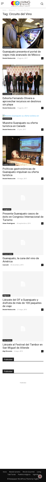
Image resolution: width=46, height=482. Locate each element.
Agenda (35, 474)
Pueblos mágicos (24, 474)
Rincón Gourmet (28, 472)
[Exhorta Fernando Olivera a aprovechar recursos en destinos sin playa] (23, 80)
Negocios (6, 295)
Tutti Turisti (12, 474)
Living (39, 472)
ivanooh (6, 265)
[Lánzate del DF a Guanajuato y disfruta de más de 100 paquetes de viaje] (23, 284)
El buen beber (7, 254)
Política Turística (8, 164)
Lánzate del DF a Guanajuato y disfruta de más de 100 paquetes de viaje (22, 303)
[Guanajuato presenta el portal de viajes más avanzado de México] (23, 33)
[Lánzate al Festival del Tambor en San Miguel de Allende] (23, 328)
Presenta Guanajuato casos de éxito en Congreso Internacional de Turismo (23, 216)
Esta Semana (7, 340)
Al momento (7, 47)
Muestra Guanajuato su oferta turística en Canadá (20, 124)
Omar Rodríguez (9, 223)
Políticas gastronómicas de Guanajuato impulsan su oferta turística (21, 172)
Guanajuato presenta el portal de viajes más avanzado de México (22, 53)
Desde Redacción (9, 58)
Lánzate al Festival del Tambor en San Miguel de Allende (23, 346)
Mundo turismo (14, 472)
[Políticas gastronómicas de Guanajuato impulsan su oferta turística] (23, 151)
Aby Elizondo (7, 351)
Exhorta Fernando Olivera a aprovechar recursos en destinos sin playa (22, 101)
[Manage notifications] (40, 476)
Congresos (6, 209)
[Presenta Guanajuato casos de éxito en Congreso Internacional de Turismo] (23, 197)
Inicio (4, 10)
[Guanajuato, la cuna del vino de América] (23, 242)
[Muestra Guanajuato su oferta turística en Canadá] (23, 117)
